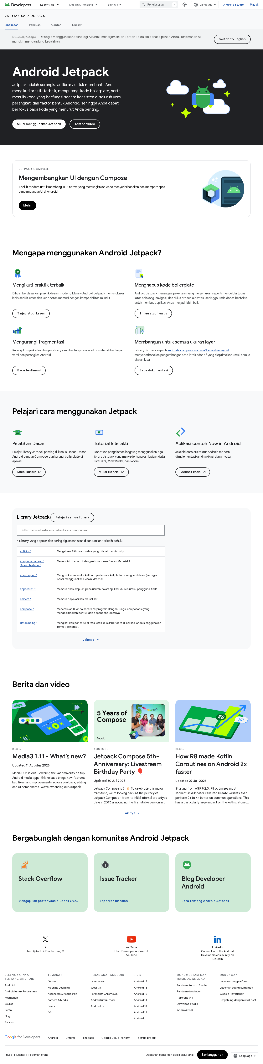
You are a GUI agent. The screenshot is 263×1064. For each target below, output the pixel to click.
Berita (8, 1010)
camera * (25, 599)
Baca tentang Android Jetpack (205, 901)
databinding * (29, 623)
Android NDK (185, 1010)
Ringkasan (11, 25)
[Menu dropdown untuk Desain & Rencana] (98, 4)
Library (77, 25)
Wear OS (96, 987)
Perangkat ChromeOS (104, 993)
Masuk (254, 4)
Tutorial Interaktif (112, 443)
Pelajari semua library (72, 517)
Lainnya (113, 4)
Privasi (51, 1006)
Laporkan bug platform (234, 981)
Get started (15, 15)
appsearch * (28, 589)
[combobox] (159, 4)
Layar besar (98, 981)
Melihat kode (193, 472)
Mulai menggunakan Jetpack (39, 124)
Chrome (70, 1038)
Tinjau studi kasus (31, 313)
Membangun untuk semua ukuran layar (175, 342)
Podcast (9, 1022)
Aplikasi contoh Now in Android (208, 443)
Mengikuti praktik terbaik (38, 285)
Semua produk (147, 1038)
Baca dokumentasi (154, 370)
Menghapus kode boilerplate (164, 285)
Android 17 (140, 981)
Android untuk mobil (103, 1000)
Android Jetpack (60, 71)
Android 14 (140, 1000)
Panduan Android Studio (192, 985)
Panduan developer (189, 991)
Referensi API (185, 997)
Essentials (47, 4)
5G (50, 1012)
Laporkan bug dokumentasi (236, 987)
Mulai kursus (29, 472)
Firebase (88, 1038)
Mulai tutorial (112, 472)
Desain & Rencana (81, 4)
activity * (25, 551)
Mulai (27, 205)
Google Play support (232, 993)
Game (52, 981)
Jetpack (38, 15)
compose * (27, 609)
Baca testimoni (29, 370)
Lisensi (20, 1054)
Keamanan (11, 997)
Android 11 (140, 1018)
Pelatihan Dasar (28, 443)
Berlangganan (212, 1055)
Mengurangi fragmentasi (38, 342)
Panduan (34, 25)
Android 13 (140, 1006)
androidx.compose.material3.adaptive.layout (198, 350)
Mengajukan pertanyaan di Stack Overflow (49, 901)
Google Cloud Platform (115, 1038)
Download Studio (187, 1003)
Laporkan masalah (114, 901)
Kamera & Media (58, 1000)
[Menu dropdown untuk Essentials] (59, 4)
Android (10, 985)
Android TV (97, 1006)
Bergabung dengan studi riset (238, 1000)
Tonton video (85, 124)
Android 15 (140, 993)
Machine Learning (59, 987)
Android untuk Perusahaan (21, 991)
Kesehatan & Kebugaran (62, 993)
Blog (7, 1016)
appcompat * (28, 575)
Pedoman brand (38, 1054)
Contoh (56, 25)
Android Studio (233, 4)
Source (9, 1003)
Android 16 (140, 987)
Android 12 (140, 1012)
